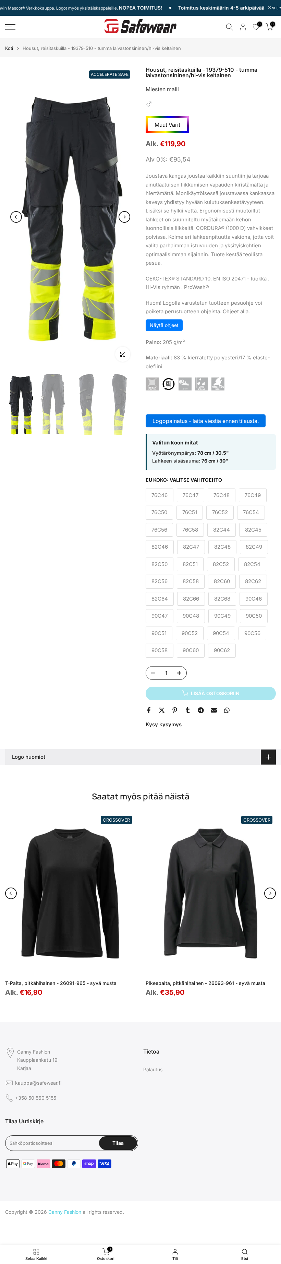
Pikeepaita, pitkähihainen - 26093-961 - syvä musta (205, 983)
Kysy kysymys (164, 724)
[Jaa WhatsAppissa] (227, 710)
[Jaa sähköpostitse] (214, 710)
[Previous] (16, 217)
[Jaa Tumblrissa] (188, 710)
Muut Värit (167, 124)
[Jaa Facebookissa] (149, 710)
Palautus (152, 1069)
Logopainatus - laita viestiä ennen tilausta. (205, 420)
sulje (276, 8)
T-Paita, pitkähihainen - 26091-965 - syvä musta (61, 983)
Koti (9, 48)
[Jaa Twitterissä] (162, 710)
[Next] (124, 217)
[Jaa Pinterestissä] (175, 710)
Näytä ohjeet (164, 325)
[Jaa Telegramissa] (201, 710)
